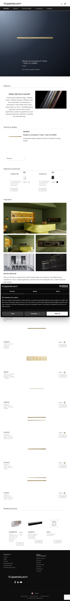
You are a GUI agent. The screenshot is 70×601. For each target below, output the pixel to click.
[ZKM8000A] (16, 523)
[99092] (35, 358)
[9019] (54, 523)
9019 (48, 532)
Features (15, 8)
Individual (39, 569)
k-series (38, 571)
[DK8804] (35, 328)
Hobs (5, 559)
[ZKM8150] (35, 523)
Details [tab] (35, 291)
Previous (5, 530)
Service (38, 566)
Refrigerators (8, 563)
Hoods (6, 561)
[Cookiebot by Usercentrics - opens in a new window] (60, 286)
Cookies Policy (44, 596)
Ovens (5, 557)
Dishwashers (8, 565)
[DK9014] (35, 388)
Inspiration (49, 8)
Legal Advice (24, 596)
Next (64, 530)
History (38, 560)
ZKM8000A (13, 532)
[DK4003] (35, 418)
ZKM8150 (31, 532)
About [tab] (58, 291)
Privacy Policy (34, 596)
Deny (12, 313)
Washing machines (9, 567)
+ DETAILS (14, 189)
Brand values (40, 558)
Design (38, 562)
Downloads (40, 564)
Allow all (57, 313)
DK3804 (6, 8)
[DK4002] (35, 449)
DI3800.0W (14, 174)
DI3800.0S (43, 174)
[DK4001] (35, 479)
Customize (34, 313)
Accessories (39, 8)
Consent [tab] (12, 291)
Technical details (26, 8)
